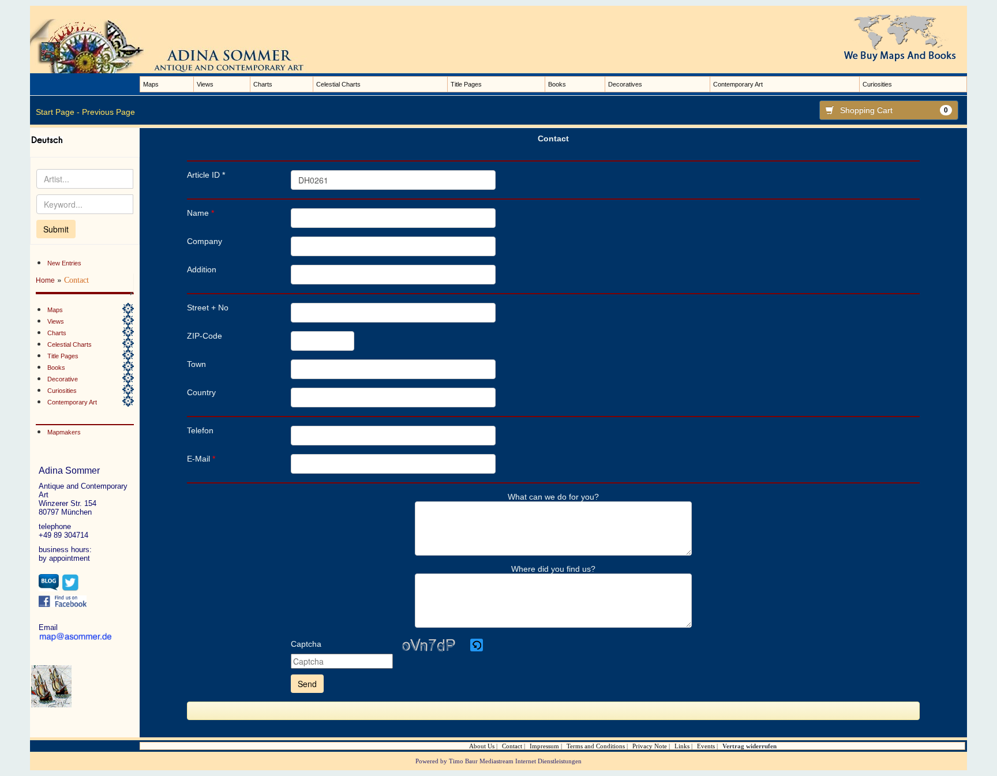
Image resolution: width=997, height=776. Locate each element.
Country (201, 392)
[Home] (180, 46)
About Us (481, 746)
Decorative (62, 379)
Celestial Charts (338, 84)
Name (200, 213)
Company (204, 241)
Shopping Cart (894, 110)
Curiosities (877, 84)
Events (706, 746)
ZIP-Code (204, 335)
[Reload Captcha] (476, 645)
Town (196, 364)
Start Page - (58, 112)
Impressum (544, 746)
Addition (201, 269)
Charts (262, 84)
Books (557, 84)
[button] (477, 645)
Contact (512, 746)
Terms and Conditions (596, 746)
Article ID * (206, 174)
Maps (151, 84)
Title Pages (466, 84)
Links (681, 746)
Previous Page (108, 112)
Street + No (207, 307)
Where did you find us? (553, 568)
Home (45, 280)
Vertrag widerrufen (749, 746)
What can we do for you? (553, 496)
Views (205, 84)
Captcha (306, 643)
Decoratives (625, 84)
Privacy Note (649, 746)
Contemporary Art (738, 84)
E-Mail (201, 458)
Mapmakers (64, 432)
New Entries (64, 263)
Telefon (200, 430)
